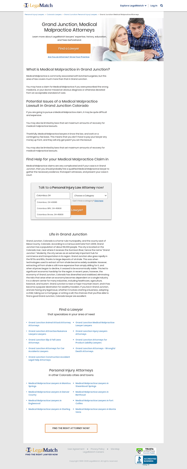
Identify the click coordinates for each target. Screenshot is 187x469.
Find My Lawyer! (71, 210)
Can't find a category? (88, 201)
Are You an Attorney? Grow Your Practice (68, 57)
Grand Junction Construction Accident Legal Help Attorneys (49, 358)
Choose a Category (84, 195)
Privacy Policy (97, 449)
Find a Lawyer (68, 48)
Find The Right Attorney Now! (71, 428)
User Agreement (76, 449)
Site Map (115, 449)
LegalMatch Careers (93, 451)
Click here (98, 201)
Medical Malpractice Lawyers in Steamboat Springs (92, 385)
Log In (153, 5)
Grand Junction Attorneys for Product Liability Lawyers (91, 341)
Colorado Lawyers (54, 14)
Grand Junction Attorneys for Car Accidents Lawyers (46, 350)
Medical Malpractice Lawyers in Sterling (49, 409)
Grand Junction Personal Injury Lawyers (80, 14)
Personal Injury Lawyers (34, 14)
